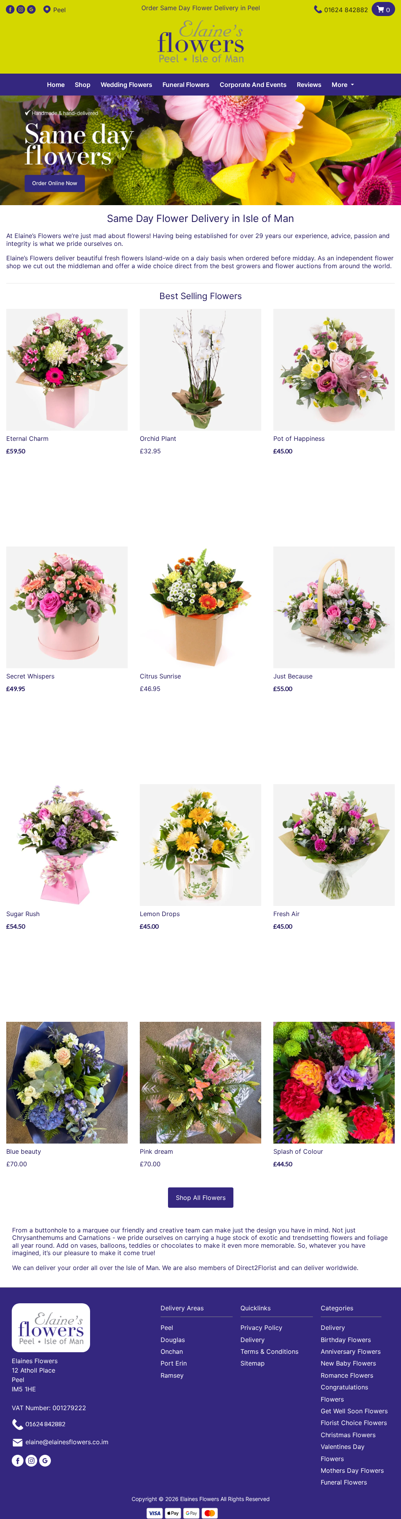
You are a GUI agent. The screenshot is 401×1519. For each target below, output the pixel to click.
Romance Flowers (347, 1375)
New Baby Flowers (348, 1363)
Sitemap (252, 1363)
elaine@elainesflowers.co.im (66, 1442)
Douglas (173, 1340)
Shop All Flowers (201, 1197)
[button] (201, 1310)
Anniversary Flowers (351, 1351)
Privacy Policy (261, 1327)
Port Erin (174, 1363)
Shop (82, 84)
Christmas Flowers (348, 1435)
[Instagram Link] (20, 10)
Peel (167, 1327)
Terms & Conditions (269, 1351)
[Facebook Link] (10, 10)
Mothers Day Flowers (352, 1470)
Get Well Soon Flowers (354, 1411)
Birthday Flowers (346, 1340)
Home (56, 84)
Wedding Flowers (126, 84)
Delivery (252, 1340)
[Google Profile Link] (31, 10)
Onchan (172, 1351)
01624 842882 (346, 10)
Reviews (309, 84)
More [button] (340, 84)
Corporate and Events (253, 84)
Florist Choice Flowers (354, 1423)
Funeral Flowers (186, 84)
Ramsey (172, 1375)
